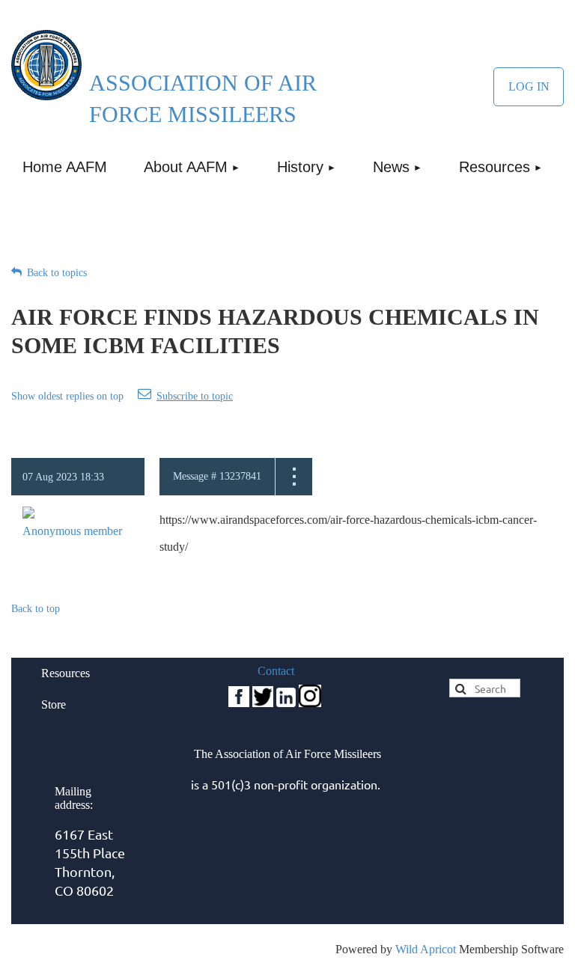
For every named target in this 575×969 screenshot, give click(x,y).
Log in (528, 86)
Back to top (35, 608)
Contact (276, 670)
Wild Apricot (425, 949)
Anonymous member (72, 531)
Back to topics (57, 272)
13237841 (240, 476)
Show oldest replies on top (67, 396)
